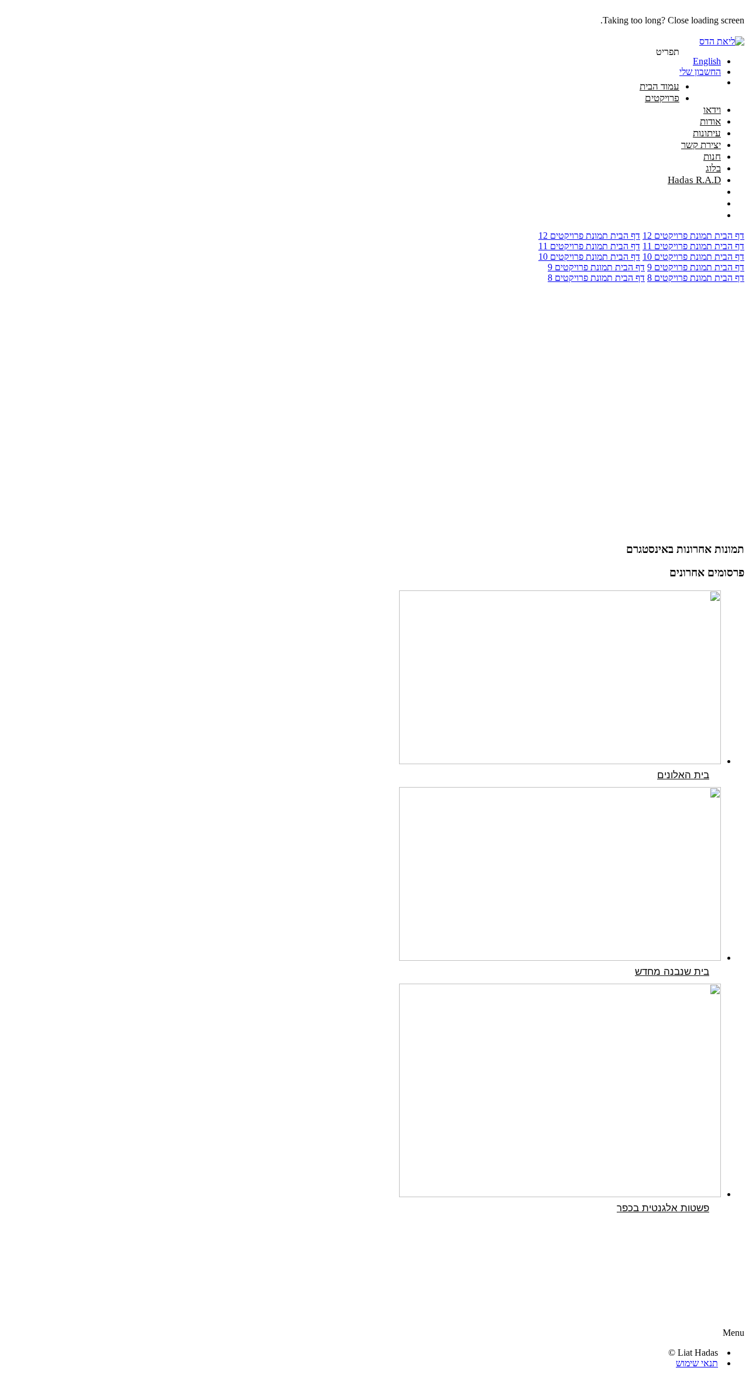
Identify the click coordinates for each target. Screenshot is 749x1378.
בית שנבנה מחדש (672, 971)
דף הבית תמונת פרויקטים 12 (693, 235)
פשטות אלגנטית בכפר (663, 1208)
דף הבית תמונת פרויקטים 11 (693, 246)
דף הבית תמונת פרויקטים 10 (693, 257)
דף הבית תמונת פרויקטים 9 (695, 267)
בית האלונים (683, 775)
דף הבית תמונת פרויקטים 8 (695, 278)
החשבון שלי (700, 72)
